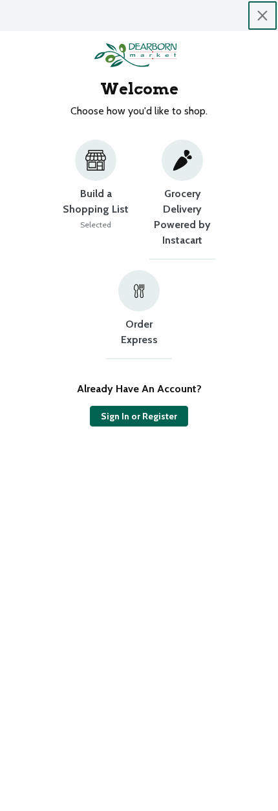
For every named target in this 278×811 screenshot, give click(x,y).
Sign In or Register (139, 416)
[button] (95, 200)
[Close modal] (262, 15)
